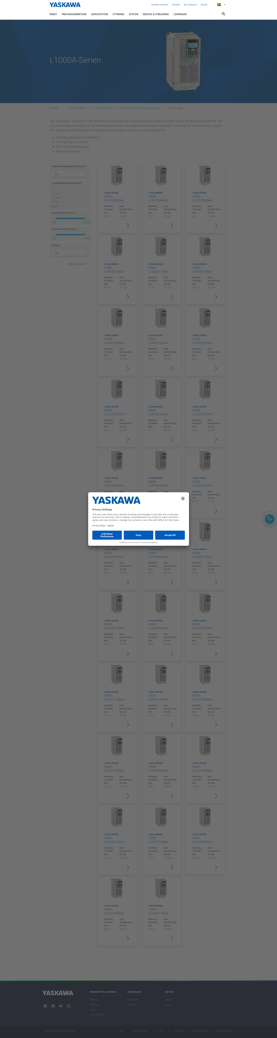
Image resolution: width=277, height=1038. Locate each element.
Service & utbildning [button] (156, 14)
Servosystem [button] (99, 14)
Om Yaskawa (190, 4)
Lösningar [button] (180, 14)
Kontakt (176, 4)
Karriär (204, 4)
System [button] (133, 14)
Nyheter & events (159, 4)
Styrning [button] (118, 14)
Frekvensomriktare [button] (74, 14)
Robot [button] (53, 14)
